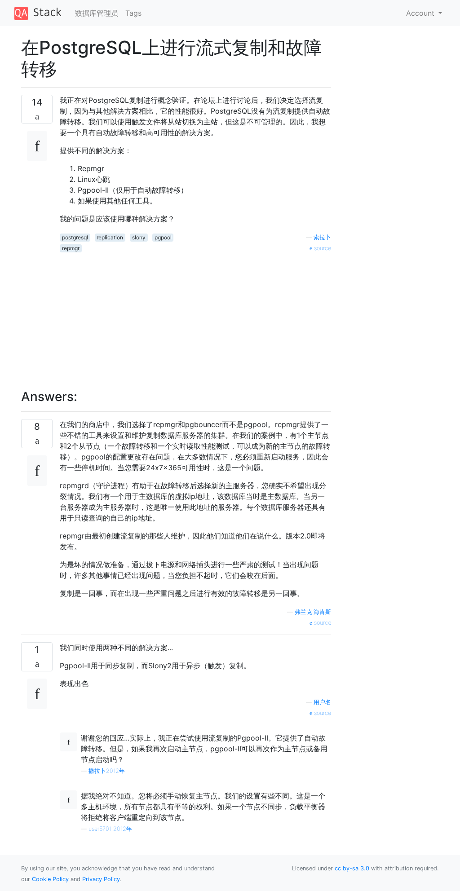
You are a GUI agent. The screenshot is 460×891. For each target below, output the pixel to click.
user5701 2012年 (110, 828)
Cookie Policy (50, 879)
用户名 (322, 702)
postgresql (75, 237)
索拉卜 (322, 237)
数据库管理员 (96, 13)
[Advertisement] (195, 316)
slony (139, 237)
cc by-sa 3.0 (352, 868)
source (321, 248)
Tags (133, 13)
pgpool (163, 237)
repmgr (71, 248)
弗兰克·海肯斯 (313, 612)
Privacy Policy (101, 879)
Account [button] (421, 13)
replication (110, 237)
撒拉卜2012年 (106, 770)
